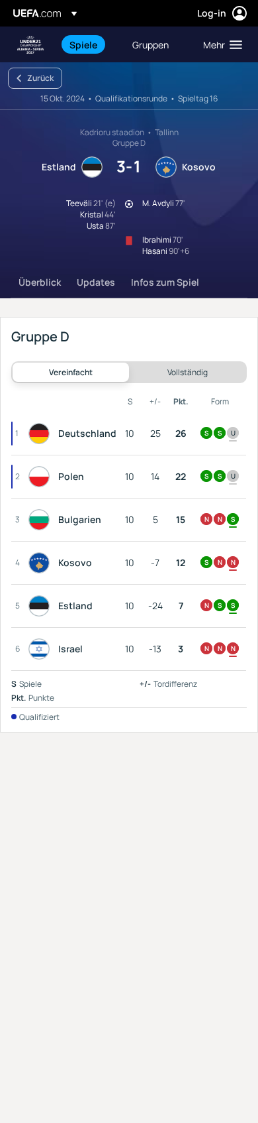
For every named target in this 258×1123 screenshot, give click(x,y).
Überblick (40, 282)
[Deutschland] (41, 433)
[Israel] (41, 649)
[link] (83, 44)
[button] (219, 44)
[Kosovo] (41, 562)
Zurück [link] (40, 78)
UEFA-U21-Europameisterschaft (30, 45)
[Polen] (41, 476)
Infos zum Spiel (165, 282)
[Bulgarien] (41, 519)
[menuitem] (89, 44)
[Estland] (41, 606)
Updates (96, 282)
